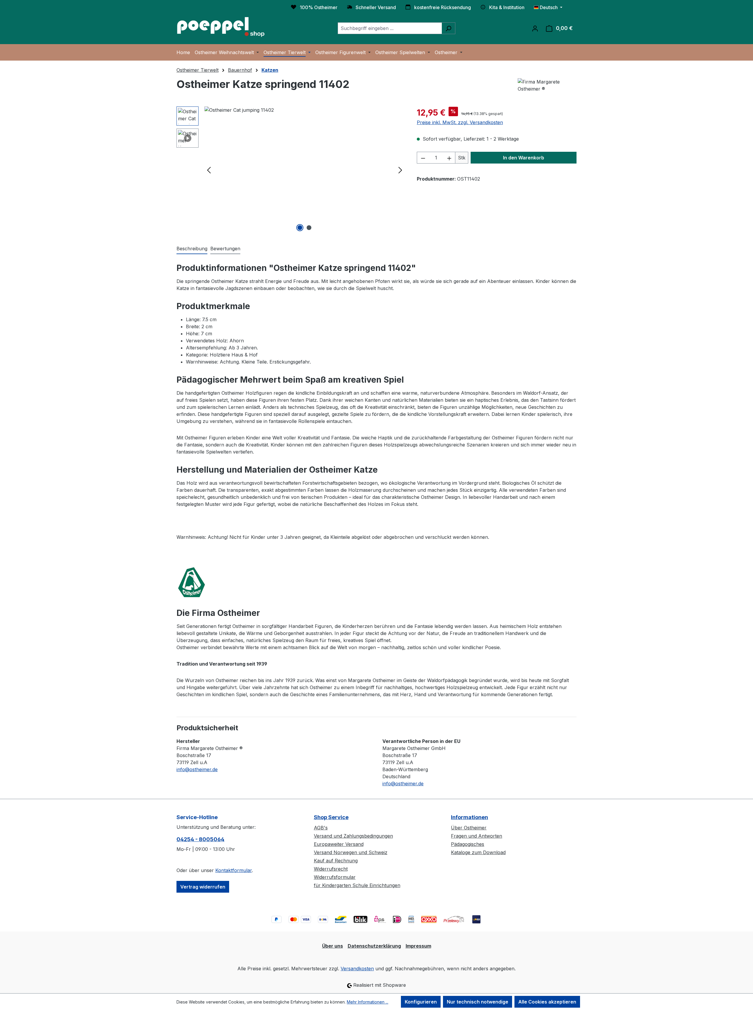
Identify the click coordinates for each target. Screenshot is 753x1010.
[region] (291, 169)
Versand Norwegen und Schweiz (350, 852)
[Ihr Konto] (535, 28)
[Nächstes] (400, 169)
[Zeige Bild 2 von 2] (309, 227)
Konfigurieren (421, 1002)
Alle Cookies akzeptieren (547, 1002)
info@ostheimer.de (197, 769)
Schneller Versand (376, 7)
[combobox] (390, 28)
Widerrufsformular (335, 877)
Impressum (418, 946)
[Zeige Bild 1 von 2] (300, 227)
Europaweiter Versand (339, 844)
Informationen (469, 817)
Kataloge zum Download (478, 852)
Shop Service (331, 817)
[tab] (191, 249)
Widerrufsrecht (331, 869)
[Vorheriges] (208, 169)
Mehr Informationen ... (367, 1001)
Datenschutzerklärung (374, 946)
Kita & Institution (506, 7)
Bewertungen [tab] (225, 248)
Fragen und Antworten (476, 836)
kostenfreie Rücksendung (442, 7)
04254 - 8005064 (200, 839)
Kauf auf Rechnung (336, 861)
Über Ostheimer (469, 828)
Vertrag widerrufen (202, 887)
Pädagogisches (467, 844)
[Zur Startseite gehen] (220, 27)
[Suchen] (448, 28)
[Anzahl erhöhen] (449, 158)
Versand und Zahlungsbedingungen (353, 836)
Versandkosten (357, 968)
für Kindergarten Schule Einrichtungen (357, 885)
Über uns (332, 946)
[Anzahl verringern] (423, 158)
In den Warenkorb (523, 158)
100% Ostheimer (318, 7)
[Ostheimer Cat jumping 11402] (304, 169)
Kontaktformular (233, 870)
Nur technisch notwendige (477, 1002)
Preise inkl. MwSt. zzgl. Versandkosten (460, 122)
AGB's (321, 828)
